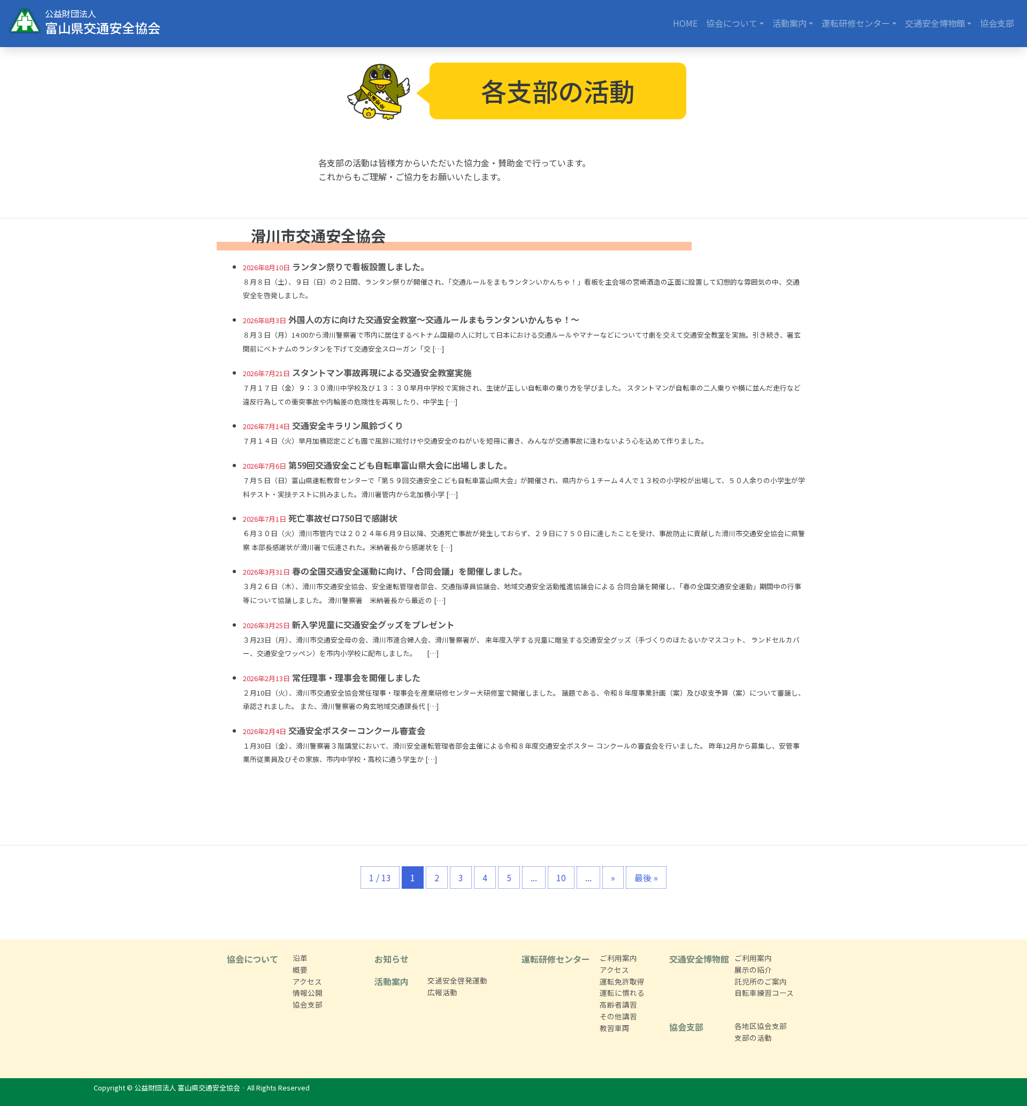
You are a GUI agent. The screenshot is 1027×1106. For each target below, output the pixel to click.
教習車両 (615, 1028)
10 (561, 877)
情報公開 (308, 992)
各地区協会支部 (760, 1025)
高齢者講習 (618, 1004)
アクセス (307, 981)
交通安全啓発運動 (457, 980)
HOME (685, 23)
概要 (300, 969)
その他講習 (618, 1016)
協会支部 (997, 23)
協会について (731, 23)
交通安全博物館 (935, 23)
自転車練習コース (764, 992)
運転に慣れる (622, 992)
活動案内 (789, 23)
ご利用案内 (618, 957)
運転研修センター (856, 23)
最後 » (646, 877)
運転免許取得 (622, 981)
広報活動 (442, 992)
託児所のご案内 (760, 981)
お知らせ (391, 958)
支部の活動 (753, 1037)
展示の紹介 (753, 969)
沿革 (300, 957)
